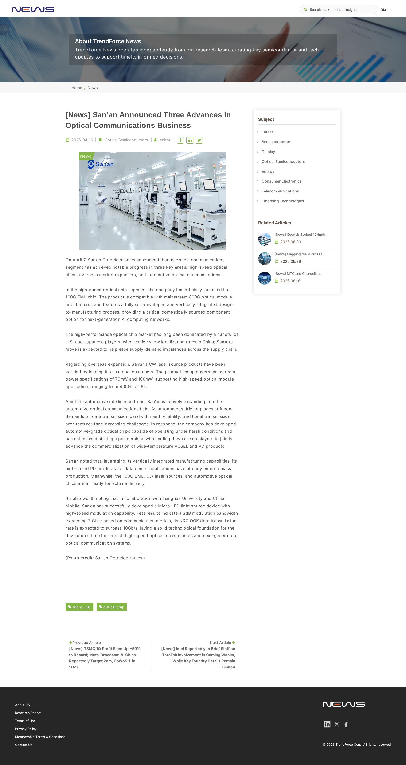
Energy (268, 171)
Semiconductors (276, 141)
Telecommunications (280, 191)
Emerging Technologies (283, 201)
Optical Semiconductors (126, 139)
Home (76, 87)
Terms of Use (25, 721)
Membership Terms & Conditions (40, 737)
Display (268, 151)
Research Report (28, 713)
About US (22, 705)
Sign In (386, 9)
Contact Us (23, 745)
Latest (267, 131)
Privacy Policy (26, 729)
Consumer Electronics (282, 181)
